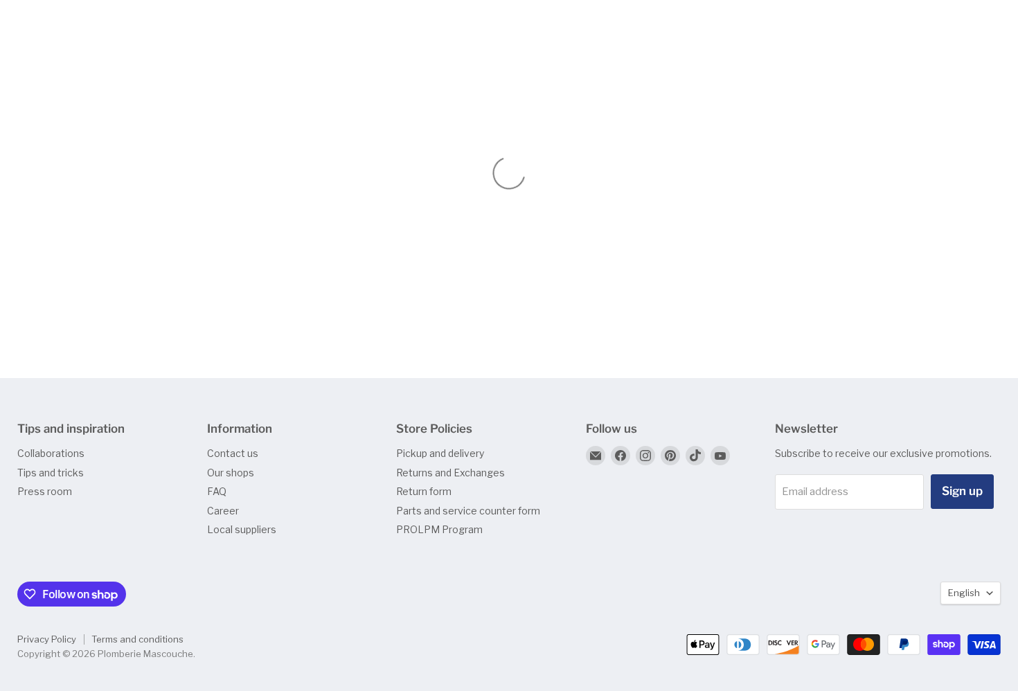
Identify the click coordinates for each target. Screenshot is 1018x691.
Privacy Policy (46, 639)
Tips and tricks (50, 472)
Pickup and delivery (440, 453)
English (964, 592)
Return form (424, 491)
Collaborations (50, 453)
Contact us (232, 453)
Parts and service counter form (468, 511)
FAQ (216, 491)
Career (223, 511)
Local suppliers (241, 529)
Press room (44, 491)
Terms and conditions (137, 639)
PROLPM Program (439, 529)
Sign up (962, 491)
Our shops (230, 472)
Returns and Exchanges (450, 472)
